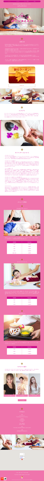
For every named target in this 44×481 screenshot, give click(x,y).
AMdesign (31, 479)
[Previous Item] (1, 96)
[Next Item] (42, 96)
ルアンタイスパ (22, 6)
